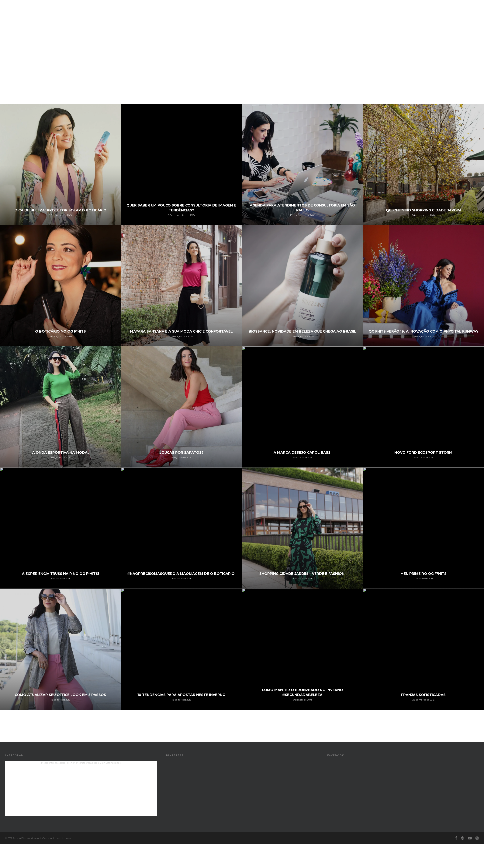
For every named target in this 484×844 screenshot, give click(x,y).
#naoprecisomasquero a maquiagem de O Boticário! (181, 574)
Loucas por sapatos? (181, 452)
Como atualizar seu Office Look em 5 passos (60, 695)
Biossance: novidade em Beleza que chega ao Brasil (302, 331)
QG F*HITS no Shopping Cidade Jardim (423, 210)
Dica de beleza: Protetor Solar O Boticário (60, 210)
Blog (416, 10)
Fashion (376, 10)
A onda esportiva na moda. (60, 452)
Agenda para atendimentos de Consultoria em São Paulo (302, 207)
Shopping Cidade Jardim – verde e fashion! (302, 574)
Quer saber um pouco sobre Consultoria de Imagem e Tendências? (181, 207)
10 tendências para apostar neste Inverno (181, 695)
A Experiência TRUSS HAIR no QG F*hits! (60, 574)
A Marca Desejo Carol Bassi (302, 452)
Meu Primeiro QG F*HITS (423, 574)
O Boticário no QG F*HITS (60, 331)
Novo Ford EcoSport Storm (423, 452)
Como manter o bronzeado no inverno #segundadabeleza (302, 692)
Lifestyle (403, 10)
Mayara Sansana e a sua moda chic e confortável (181, 331)
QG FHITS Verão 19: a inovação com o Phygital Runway (423, 331)
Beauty (388, 10)
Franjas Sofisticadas (423, 695)
